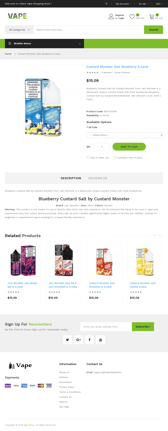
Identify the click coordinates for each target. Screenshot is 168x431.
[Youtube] (100, 339)
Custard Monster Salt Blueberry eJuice (38, 54)
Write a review (122, 73)
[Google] (78, 339)
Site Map (64, 406)
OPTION (92, 127)
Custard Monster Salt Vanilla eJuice (143, 285)
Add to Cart (129, 146)
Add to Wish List (99, 157)
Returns (63, 401)
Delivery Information (65, 379)
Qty (88, 146)
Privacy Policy (66, 387)
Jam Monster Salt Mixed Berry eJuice (22, 285)
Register (119, 15)
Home (8, 54)
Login (121, 18)
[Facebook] (89, 339)
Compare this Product (130, 157)
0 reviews (107, 73)
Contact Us (65, 397)
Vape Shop (28, 425)
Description (71, 178)
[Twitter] (67, 339)
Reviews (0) (97, 178)
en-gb (143, 3)
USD (158, 3)
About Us (64, 372)
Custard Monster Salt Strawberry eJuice (102, 285)
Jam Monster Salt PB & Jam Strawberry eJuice (62, 285)
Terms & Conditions (70, 392)
